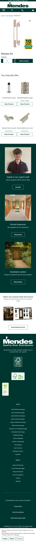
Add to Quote (24, 61)
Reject (12, 539)
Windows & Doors (18, 451)
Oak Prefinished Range (18, 409)
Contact (22, 10)
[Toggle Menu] (3, 10)
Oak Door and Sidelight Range (18, 429)
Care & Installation (18, 475)
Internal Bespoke (18, 438)
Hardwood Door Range (18, 432)
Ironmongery (9, 15)
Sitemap (18, 481)
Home (2, 15)
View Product (9, 104)
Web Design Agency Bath (18, 518)
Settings (20, 539)
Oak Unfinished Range (18, 412)
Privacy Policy (18, 506)
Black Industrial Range (18, 419)
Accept (5, 539)
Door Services (18, 448)
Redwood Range (18, 435)
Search (12, 10)
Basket (33, 10)
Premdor (18, 454)
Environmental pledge (18, 468)
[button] (29, 20)
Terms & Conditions (18, 512)
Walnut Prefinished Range (18, 422)
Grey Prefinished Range (18, 416)
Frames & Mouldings (18, 441)
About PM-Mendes (18, 465)
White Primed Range (18, 425)
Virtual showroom (18, 471)
